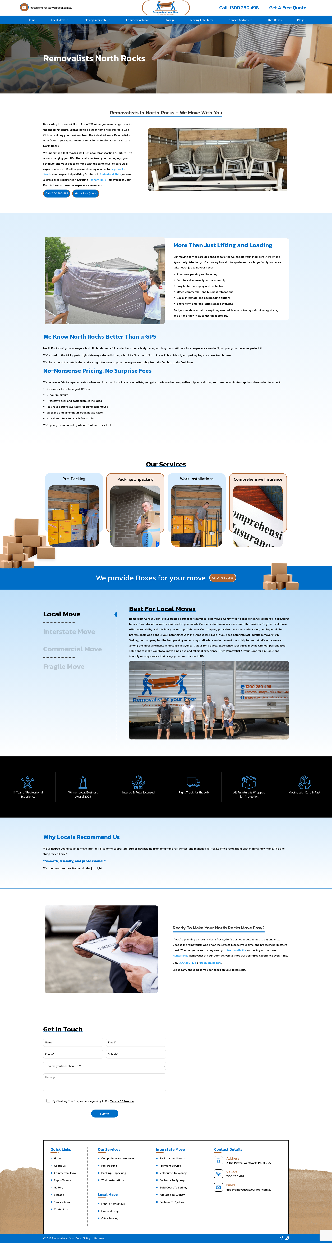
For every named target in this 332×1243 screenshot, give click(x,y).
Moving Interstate (96, 20)
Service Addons (238, 20)
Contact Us (61, 1209)
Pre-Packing (109, 1166)
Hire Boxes (275, 20)
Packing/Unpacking (113, 1173)
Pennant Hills (97, 180)
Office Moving (109, 1218)
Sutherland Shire (110, 174)
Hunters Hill (180, 955)
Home (31, 20)
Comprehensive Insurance (117, 1158)
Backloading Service (172, 1158)
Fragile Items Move (113, 1204)
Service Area (62, 1202)
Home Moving (110, 1211)
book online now (210, 963)
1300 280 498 (187, 963)
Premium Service (170, 1166)
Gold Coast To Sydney (173, 1187)
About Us (60, 1166)
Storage (170, 20)
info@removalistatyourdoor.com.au (248, 1189)
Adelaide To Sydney (172, 1195)
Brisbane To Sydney (171, 1202)
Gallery (58, 1187)
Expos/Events (62, 1180)
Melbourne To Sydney (173, 1173)
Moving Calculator (201, 20)
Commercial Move (137, 20)
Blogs (300, 20)
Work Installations (112, 1180)
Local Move (58, 20)
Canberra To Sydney (172, 1180)
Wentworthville (236, 950)
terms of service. (122, 1101)
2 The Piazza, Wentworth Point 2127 (248, 1163)
